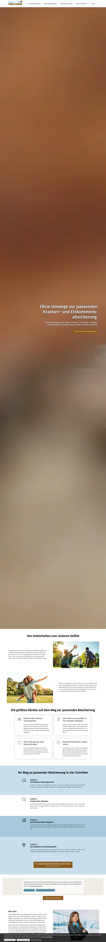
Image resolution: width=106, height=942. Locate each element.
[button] (53, 865)
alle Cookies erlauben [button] (29, 890)
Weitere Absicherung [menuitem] (81, 3)
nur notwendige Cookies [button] (23, 939)
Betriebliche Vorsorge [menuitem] (66, 3)
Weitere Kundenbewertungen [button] (53, 898)
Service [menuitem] (93, 3)
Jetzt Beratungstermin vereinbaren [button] (86, 331)
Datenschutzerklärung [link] (36, 886)
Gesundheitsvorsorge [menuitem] (34, 3)
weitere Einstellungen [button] (36, 939)
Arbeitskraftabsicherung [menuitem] (50, 3)
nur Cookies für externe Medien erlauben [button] (45, 890)
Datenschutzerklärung (47, 937)
